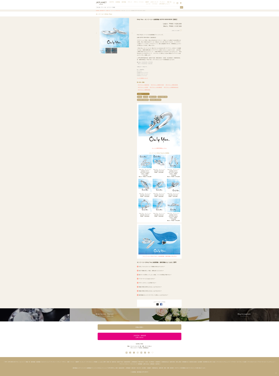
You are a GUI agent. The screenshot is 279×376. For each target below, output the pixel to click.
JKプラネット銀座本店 (143, 85)
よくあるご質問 (102, 361)
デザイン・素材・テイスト (68, 361)
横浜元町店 (141, 361)
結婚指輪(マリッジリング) (143, 94)
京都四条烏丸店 (165, 361)
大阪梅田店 (157, 361)
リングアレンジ (270, 361)
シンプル (145, 96)
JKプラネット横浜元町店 (172, 85)
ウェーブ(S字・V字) (162, 96)
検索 (181, 7)
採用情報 (140, 364)
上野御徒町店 (134, 361)
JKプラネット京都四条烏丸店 (171, 87)
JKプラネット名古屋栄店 (156, 87)
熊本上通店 (178, 361)
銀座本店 (114, 361)
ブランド (59, 361)
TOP (6, 361)
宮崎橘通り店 (185, 361)
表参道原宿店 (127, 361)
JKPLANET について (164, 4)
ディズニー (53, 361)
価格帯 (77, 361)
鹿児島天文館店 (193, 361)
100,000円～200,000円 (143, 99)
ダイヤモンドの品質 (241, 361)
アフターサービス (262, 361)
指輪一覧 (28, 361)
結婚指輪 (38, 361)
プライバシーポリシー (124, 364)
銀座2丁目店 (120, 361)
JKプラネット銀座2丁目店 (157, 85)
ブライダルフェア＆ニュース (223, 361)
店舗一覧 (169, 2)
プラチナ (139, 96)
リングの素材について (142, 78)
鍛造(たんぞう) (153, 96)
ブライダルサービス (252, 361)
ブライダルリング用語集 (91, 361)
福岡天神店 (172, 361)
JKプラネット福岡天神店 (144, 89)
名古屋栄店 (151, 361)
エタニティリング (46, 361)
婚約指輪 (33, 361)
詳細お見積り (139, 327)
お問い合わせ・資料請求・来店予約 (151, 364)
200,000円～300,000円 (155, 99)
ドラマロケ (233, 361)
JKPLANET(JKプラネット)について (16, 361)
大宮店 (146, 361)
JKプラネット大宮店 (143, 87)
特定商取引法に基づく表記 (209, 361)
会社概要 (200, 361)
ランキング (82, 361)
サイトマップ (134, 364)
